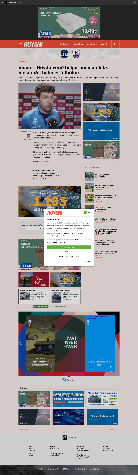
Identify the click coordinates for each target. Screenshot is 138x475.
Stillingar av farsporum (69, 256)
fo (86, 213)
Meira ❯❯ (87, 261)
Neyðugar (69, 251)
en (89, 213)
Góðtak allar (69, 247)
